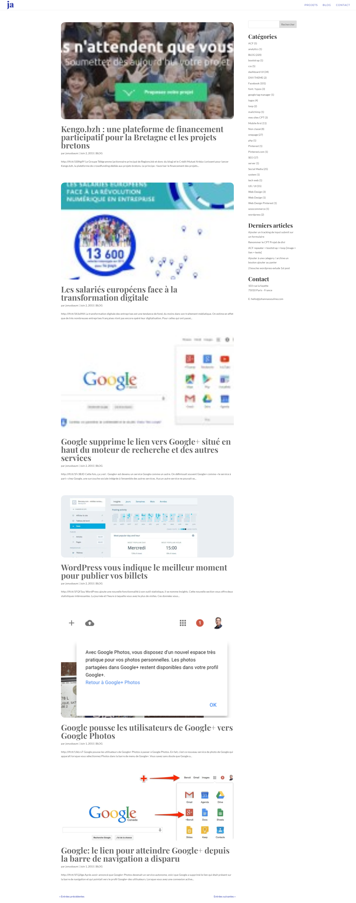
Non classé (254, 128)
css (250, 66)
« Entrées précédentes (71, 896)
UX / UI (252, 186)
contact (343, 5)
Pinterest (253, 146)
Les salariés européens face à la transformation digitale (119, 293)
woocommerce (257, 208)
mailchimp (254, 111)
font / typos (254, 88)
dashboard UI (256, 71)
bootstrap (254, 60)
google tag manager (259, 94)
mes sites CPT (256, 117)
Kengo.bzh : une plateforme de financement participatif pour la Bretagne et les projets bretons (142, 136)
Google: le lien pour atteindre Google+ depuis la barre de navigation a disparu (145, 854)
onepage (253, 134)
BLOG (99, 153)
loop (250, 106)
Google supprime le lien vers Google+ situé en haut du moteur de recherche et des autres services (146, 449)
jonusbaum (71, 153)
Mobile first (255, 123)
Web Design (255, 191)
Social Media (255, 169)
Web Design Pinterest (260, 203)
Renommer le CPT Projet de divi (266, 242)
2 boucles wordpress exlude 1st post (269, 268)
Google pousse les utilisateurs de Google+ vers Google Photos (147, 731)
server (252, 163)
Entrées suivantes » (224, 896)
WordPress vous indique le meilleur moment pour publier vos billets (144, 571)
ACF (250, 43)
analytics (253, 49)
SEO (250, 157)
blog (327, 5)
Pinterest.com (256, 151)
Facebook (253, 83)
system (252, 174)
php (250, 140)
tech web (253, 180)
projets (311, 5)
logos (251, 100)
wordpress (254, 214)
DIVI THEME (255, 77)
